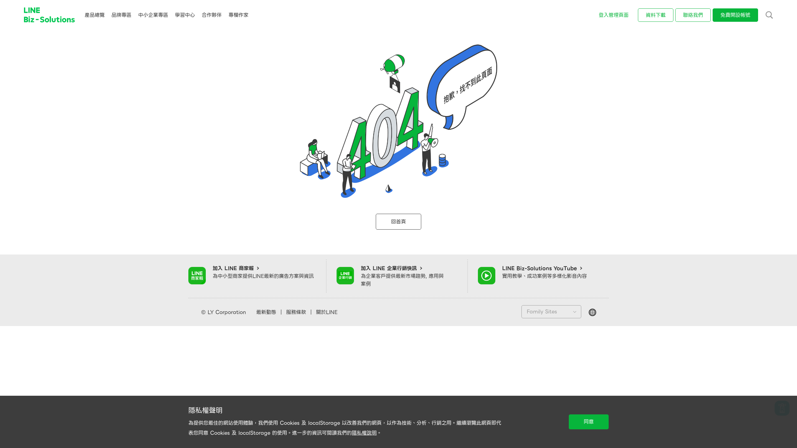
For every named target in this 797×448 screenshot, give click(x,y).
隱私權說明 (364, 433)
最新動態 (266, 312)
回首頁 (398, 222)
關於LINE (326, 312)
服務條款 (296, 312)
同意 (589, 422)
